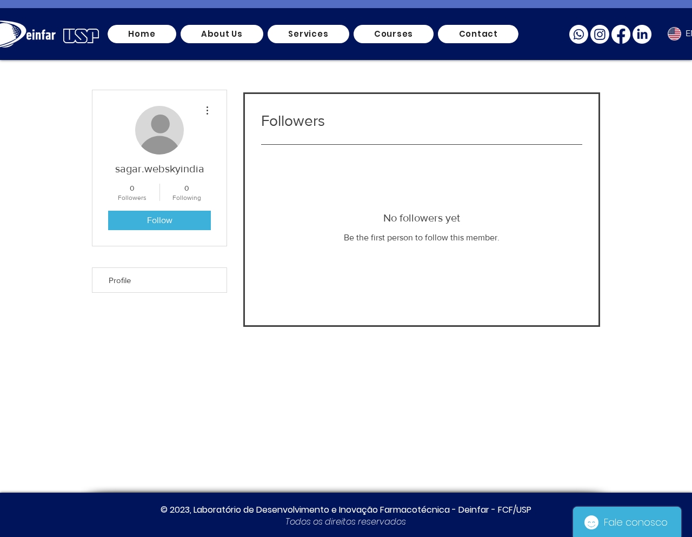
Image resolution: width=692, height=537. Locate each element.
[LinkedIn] (642, 34)
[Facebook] (620, 34)
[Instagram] (599, 34)
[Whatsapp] (578, 34)
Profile (120, 280)
